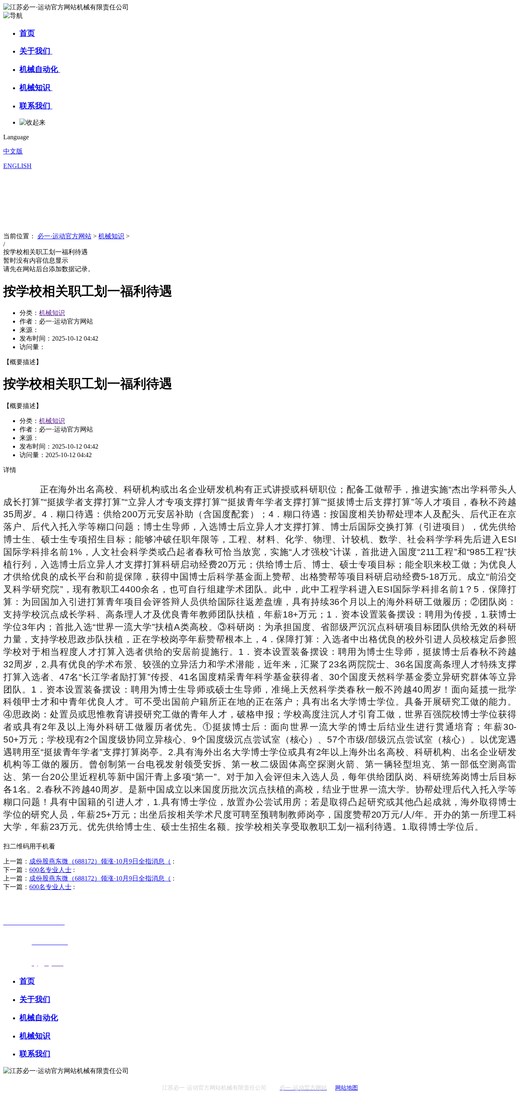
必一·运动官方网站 (64, 236)
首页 (27, 33)
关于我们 (36, 51)
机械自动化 (40, 69)
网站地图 (346, 1088)
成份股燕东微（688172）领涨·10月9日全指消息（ (100, 861)
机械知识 (36, 87)
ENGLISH (17, 165)
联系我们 (36, 105)
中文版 (13, 151)
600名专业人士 (50, 869)
